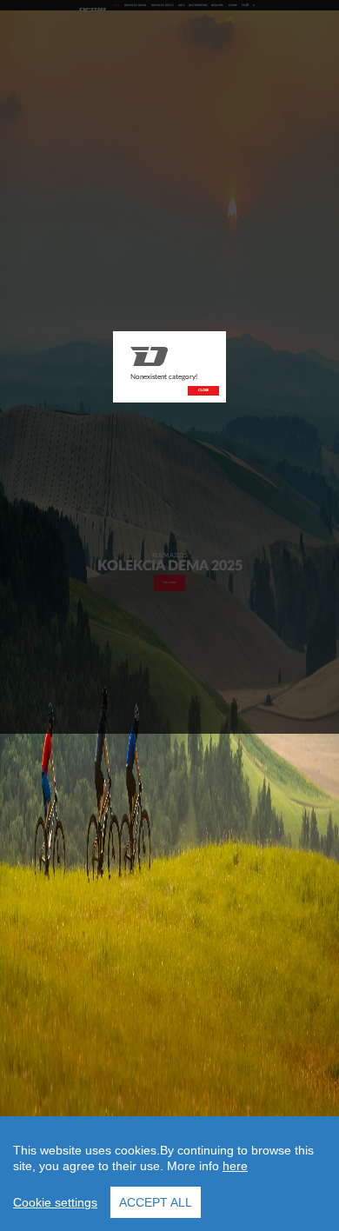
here (235, 1166)
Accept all (155, 1202)
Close (203, 390)
